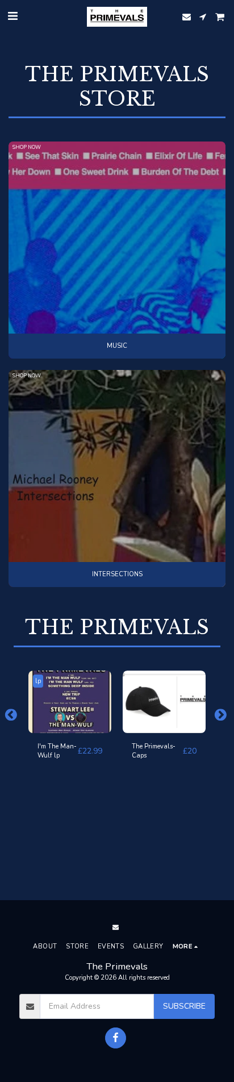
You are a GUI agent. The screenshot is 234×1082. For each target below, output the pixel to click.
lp (38, 681)
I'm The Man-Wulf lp (57, 751)
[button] (12, 16)
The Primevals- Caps (154, 751)
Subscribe (184, 1006)
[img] (69, 702)
